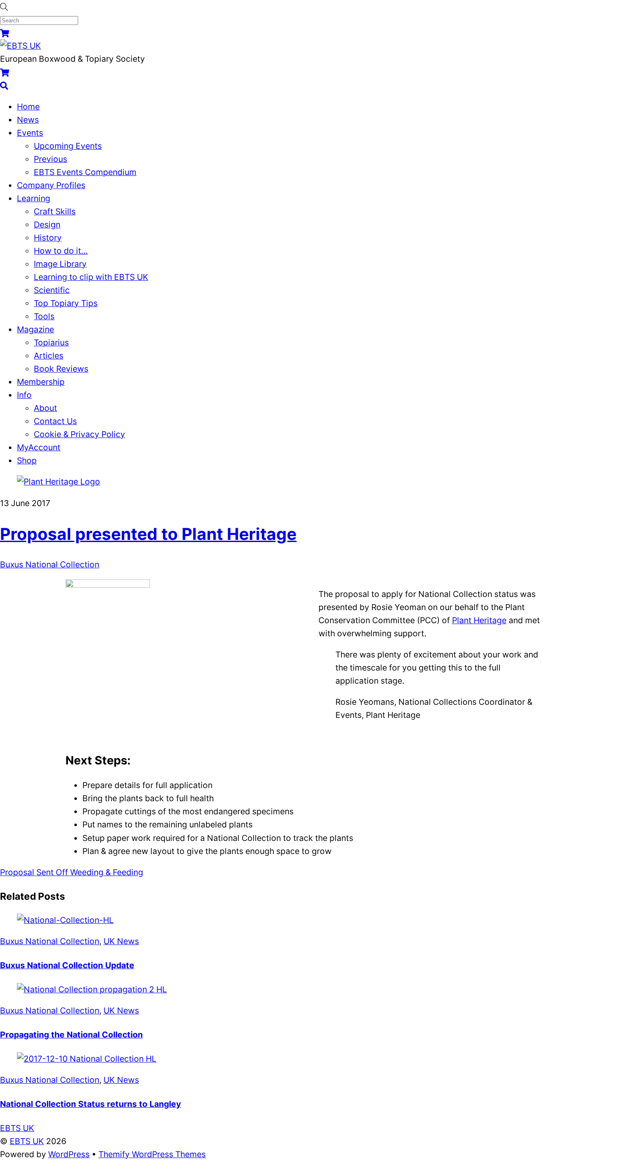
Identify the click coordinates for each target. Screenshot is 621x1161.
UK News (121, 941)
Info (24, 395)
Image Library (60, 264)
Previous (50, 159)
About (45, 408)
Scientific (52, 290)
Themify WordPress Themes (152, 1154)
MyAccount (38, 447)
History (48, 238)
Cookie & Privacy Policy (79, 434)
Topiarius (51, 342)
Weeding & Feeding (105, 872)
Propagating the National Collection (71, 1035)
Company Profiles (51, 185)
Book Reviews (61, 369)
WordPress (69, 1154)
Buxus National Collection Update (67, 965)
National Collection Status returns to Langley (90, 1104)
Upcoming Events (68, 146)
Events (30, 133)
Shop (27, 460)
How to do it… (61, 251)
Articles (48, 355)
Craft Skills (55, 211)
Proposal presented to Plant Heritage (148, 534)
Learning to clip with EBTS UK (91, 277)
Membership (41, 382)
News (28, 120)
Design (47, 224)
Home (28, 106)
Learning (33, 198)
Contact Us (55, 421)
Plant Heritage (479, 620)
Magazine (35, 329)
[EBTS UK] (20, 46)
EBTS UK (27, 1141)
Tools (44, 316)
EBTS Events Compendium (85, 172)
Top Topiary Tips (66, 303)
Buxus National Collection (49, 564)
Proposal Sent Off (34, 872)
